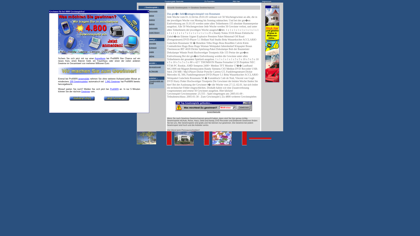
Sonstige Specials (151, 71)
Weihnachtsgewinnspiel (151, 67)
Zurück (210, 112)
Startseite (216, 112)
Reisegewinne (149, 20)
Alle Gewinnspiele (151, 28)
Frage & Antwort (150, 48)
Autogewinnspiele (151, 11)
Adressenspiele (150, 43)
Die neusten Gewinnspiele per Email (151, 82)
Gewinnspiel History (152, 33)
